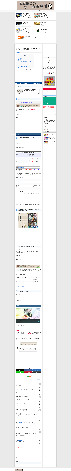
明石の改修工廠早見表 (21, 167)
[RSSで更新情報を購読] (30, 376)
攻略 (18, 60)
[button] (36, 372)
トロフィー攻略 (47, 103)
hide (25, 55)
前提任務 (20, 58)
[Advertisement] (28, 75)
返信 (39, 387)
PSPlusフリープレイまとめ (50, 88)
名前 (16, 457)
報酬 (18, 67)
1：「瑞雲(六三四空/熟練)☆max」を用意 (24, 61)
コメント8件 (18, 52)
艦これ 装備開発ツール (22, 198)
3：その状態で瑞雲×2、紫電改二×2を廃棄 (24, 65)
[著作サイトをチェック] (26, 376)
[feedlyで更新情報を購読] (28, 376)
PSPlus (46, 100)
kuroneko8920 (20, 389)
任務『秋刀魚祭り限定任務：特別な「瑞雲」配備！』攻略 (24, 57)
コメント (17, 447)
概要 (19, 59)
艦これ (46, 98)
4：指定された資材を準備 (22, 66)
